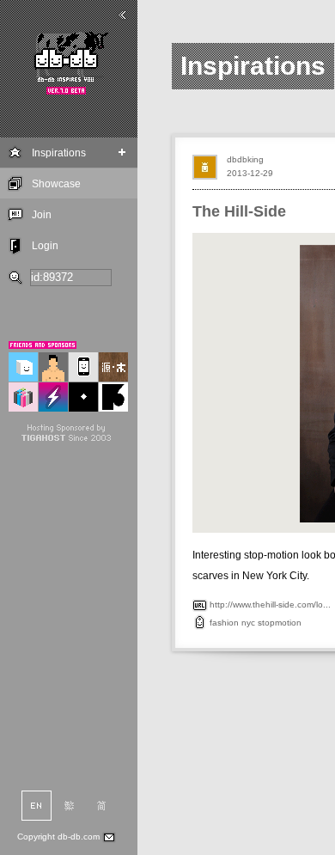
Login (45, 246)
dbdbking (245, 159)
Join (42, 215)
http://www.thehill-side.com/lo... (270, 604)
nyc (248, 622)
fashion (224, 622)
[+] (122, 152)
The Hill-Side (239, 211)
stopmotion (280, 622)
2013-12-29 (250, 173)
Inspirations (59, 153)
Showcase (56, 184)
